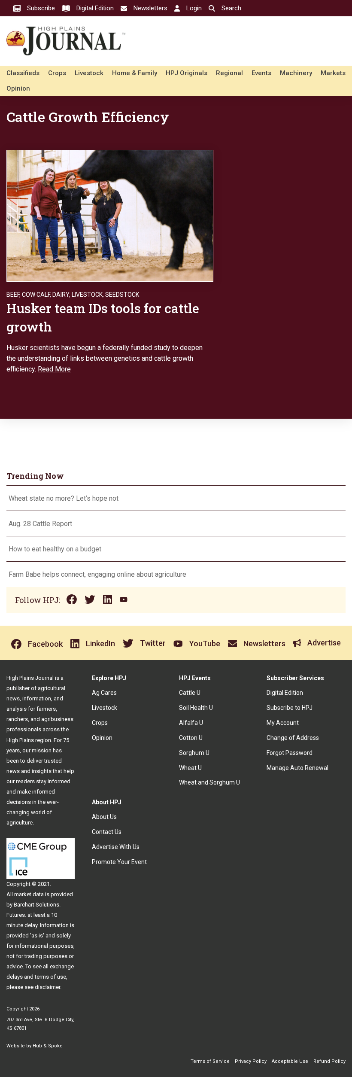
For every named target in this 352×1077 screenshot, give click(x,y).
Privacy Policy (251, 1061)
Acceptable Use (290, 1061)
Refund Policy (329, 1061)
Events (261, 73)
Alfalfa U (191, 722)
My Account (283, 722)
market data (29, 894)
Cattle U (189, 692)
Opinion (18, 88)
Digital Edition (285, 692)
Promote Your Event (119, 861)
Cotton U (191, 737)
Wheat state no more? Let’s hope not (64, 498)
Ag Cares (104, 692)
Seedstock (122, 294)
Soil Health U (196, 707)
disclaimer (47, 987)
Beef (12, 294)
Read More (54, 369)
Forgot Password (290, 752)
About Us (104, 816)
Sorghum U (194, 752)
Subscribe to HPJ (290, 707)
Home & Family (134, 73)
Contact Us (106, 831)
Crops (57, 73)
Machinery (296, 73)
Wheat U (190, 767)
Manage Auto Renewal (297, 767)
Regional (229, 73)
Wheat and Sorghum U (209, 782)
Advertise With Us (116, 846)
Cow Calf (36, 294)
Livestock (89, 73)
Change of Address (293, 737)
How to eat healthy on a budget (55, 549)
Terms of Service (210, 1061)
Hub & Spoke (48, 1046)
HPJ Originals (186, 73)
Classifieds (22, 73)
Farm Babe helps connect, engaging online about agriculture (97, 574)
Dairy (60, 294)
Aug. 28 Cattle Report (40, 524)
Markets (333, 73)
